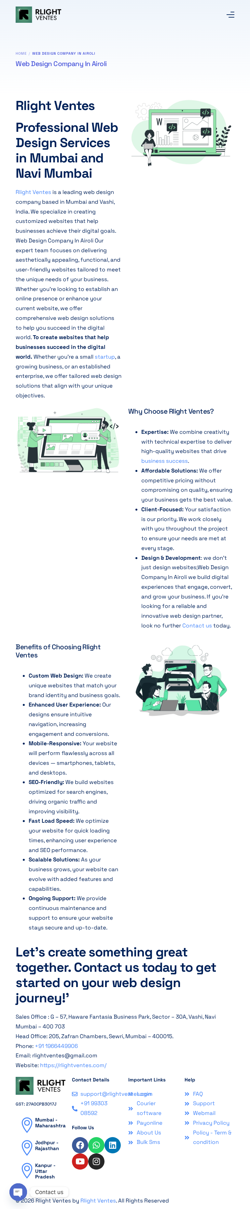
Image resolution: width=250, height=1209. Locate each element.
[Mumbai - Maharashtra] (27, 1125)
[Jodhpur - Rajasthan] (27, 1148)
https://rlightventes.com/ (73, 1065)
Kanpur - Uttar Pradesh (45, 1171)
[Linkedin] (112, 1145)
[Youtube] (80, 1161)
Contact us (197, 625)
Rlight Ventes (33, 192)
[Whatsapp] (96, 1145)
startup (105, 356)
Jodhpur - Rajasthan (47, 1145)
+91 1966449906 (56, 1046)
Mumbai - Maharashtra (50, 1123)
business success (164, 460)
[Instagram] (96, 1161)
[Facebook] (80, 1145)
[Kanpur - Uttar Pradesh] (27, 1170)
